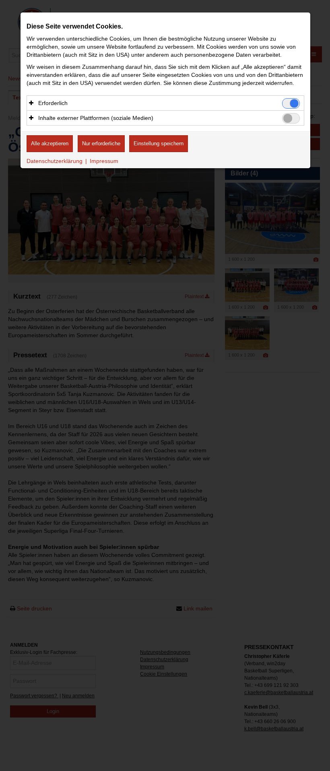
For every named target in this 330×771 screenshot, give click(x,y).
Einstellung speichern (159, 143)
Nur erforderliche (101, 143)
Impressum (104, 161)
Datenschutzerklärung (54, 161)
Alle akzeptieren (49, 143)
